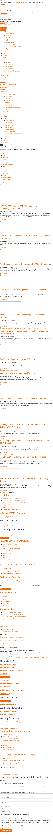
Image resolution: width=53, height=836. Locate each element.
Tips (4, 166)
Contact (5, 55)
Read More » (3, 219)
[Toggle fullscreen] (4, 833)
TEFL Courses (7, 495)
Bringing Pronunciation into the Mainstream (18, 373)
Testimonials (6, 50)
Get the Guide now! (6, 830)
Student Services (7, 41)
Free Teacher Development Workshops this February (23, 399)
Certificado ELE (7, 609)
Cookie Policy (17, 657)
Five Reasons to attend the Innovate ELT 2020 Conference (25, 264)
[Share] (6, 833)
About (4, 31)
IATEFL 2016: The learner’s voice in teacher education (23, 457)
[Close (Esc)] (9, 833)
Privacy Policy (25, 657)
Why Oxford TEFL (10, 39)
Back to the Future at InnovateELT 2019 (17, 359)
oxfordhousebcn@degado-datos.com (9, 824)
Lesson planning (7, 162)
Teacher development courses (15, 731)
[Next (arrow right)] (4, 835)
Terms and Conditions (35, 657)
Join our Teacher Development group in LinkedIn (12, 640)
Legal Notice (45, 657)
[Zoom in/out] (1, 833)
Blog (4, 53)
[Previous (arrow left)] (1, 835)
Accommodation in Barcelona (13, 46)
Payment (8, 48)
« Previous (3, 492)
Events (4, 51)
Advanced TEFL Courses (12, 513)
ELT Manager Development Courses (18, 564)
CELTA (4, 155)
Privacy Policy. (20, 826)
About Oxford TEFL (10, 33)
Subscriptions (3, 626)
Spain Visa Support (10, 44)
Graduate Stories (7, 161)
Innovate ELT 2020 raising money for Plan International (24, 290)
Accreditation (9, 35)
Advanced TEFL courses (12, 690)
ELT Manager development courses (17, 754)
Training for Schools (10, 577)
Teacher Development (8, 164)
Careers (5, 153)
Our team (8, 37)
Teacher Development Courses (15, 541)
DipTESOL (5, 157)
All (3, 152)
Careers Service (10, 42)
